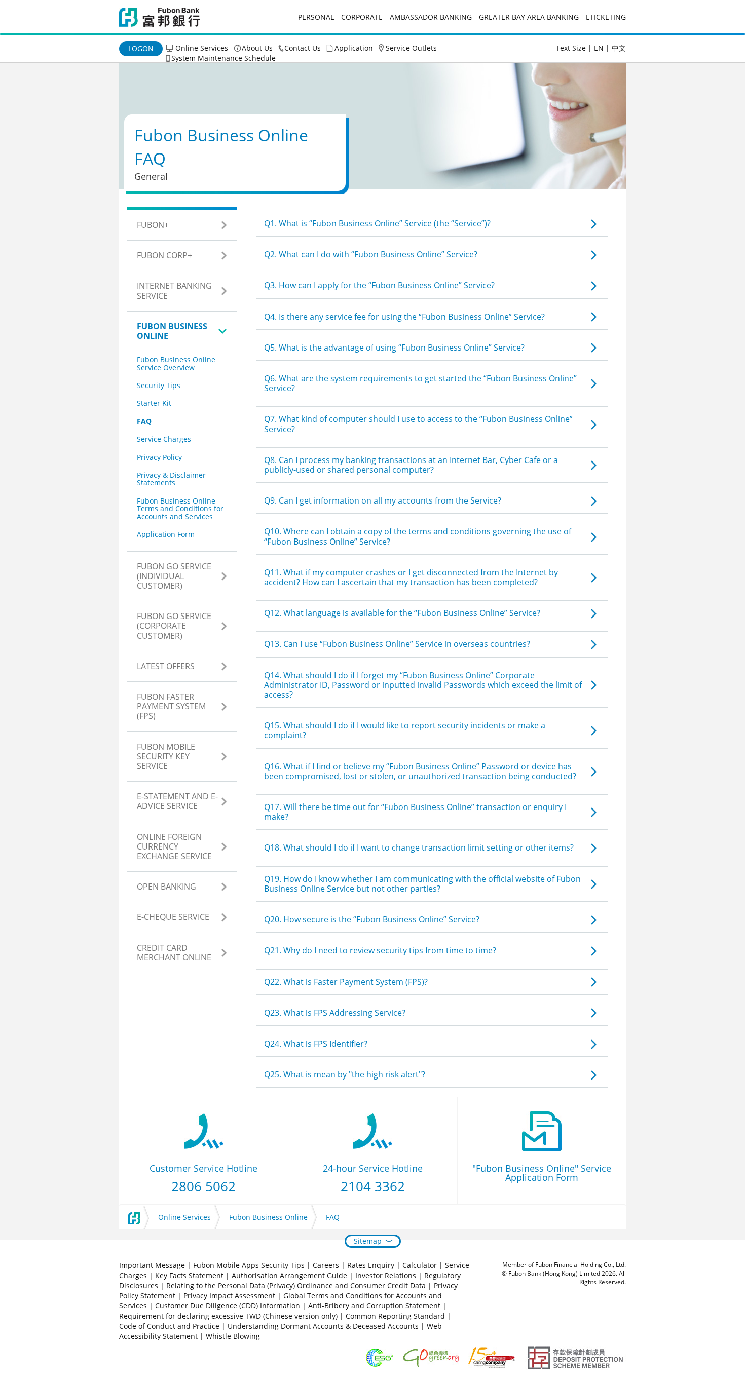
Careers (326, 1265)
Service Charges (164, 439)
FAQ (144, 421)
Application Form (166, 534)
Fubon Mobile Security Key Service (166, 756)
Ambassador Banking (431, 17)
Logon (141, 48)
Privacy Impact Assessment (229, 1295)
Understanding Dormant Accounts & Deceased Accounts (323, 1326)
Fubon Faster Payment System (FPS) (171, 706)
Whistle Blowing (233, 1336)
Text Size (571, 48)
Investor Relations (385, 1275)
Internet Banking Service (174, 290)
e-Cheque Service (173, 916)
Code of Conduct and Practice (170, 1326)
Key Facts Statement (189, 1275)
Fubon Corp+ (164, 255)
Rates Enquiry (370, 1265)
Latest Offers (166, 666)
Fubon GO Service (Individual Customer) (174, 576)
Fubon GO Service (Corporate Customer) (174, 625)
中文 (619, 48)
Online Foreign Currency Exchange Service (174, 846)
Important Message (152, 1265)
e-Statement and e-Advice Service (177, 801)
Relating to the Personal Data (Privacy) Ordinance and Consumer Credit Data (296, 1285)
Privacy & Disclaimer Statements (171, 478)
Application (353, 48)
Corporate (362, 17)
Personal (316, 17)
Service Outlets (411, 48)
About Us (257, 48)
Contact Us (302, 48)
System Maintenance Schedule (223, 58)
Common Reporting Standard (395, 1316)
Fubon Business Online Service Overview (176, 363)
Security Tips (158, 385)
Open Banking (166, 886)
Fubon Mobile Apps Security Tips (249, 1265)
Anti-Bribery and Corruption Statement (374, 1306)
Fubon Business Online (172, 331)
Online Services (201, 48)
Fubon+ (153, 224)
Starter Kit (154, 403)
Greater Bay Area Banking (529, 17)
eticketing (606, 17)
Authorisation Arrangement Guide (289, 1275)
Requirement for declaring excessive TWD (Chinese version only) (228, 1316)
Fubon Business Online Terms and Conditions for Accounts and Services (180, 508)
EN (599, 48)
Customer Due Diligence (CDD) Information (227, 1306)
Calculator (419, 1265)
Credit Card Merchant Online (174, 952)
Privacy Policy (159, 457)
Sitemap (368, 1241)
